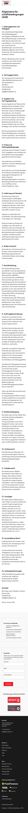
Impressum (4, 808)
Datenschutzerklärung (14, 808)
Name (5, 668)
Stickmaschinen (6, 771)
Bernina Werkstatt (6, 748)
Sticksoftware (5, 774)
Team (3, 753)
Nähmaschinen (5, 766)
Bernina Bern (5, 745)
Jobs (3, 755)
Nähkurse (4, 750)
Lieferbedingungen (7, 799)
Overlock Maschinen (7, 769)
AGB (22, 808)
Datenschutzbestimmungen (11, 459)
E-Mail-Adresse (8, 675)
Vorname (6, 661)
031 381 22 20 (6, 89)
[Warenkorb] (21, 2)
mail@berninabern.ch (9, 91)
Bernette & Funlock (6, 764)
